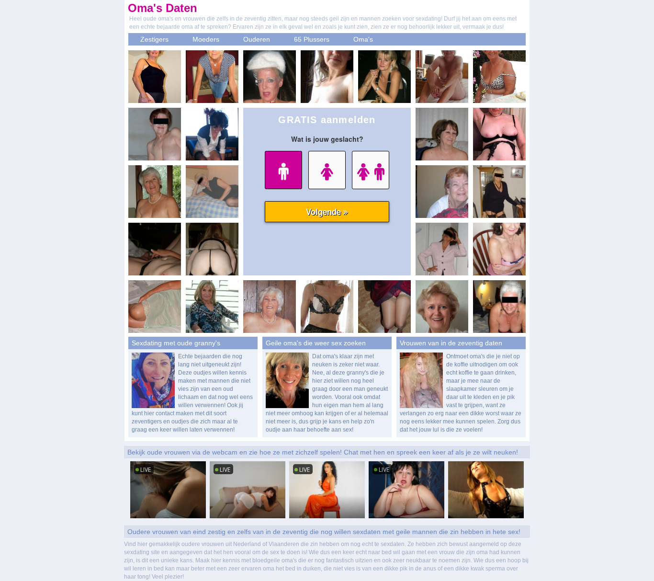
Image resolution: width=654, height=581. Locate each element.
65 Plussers (311, 39)
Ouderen (256, 39)
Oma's (363, 39)
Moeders (205, 39)
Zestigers (154, 39)
